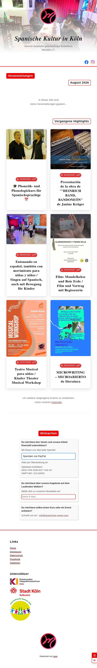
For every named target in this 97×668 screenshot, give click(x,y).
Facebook (15, 559)
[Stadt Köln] (25, 596)
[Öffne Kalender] (94, 655)
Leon (55, 656)
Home (13, 548)
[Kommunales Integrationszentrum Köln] (25, 585)
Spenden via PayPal (34, 456)
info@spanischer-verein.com (53, 515)
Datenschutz (16, 555)
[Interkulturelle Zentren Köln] (20, 621)
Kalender (57, 402)
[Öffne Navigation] (94, 660)
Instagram (15, 563)
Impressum (15, 552)
